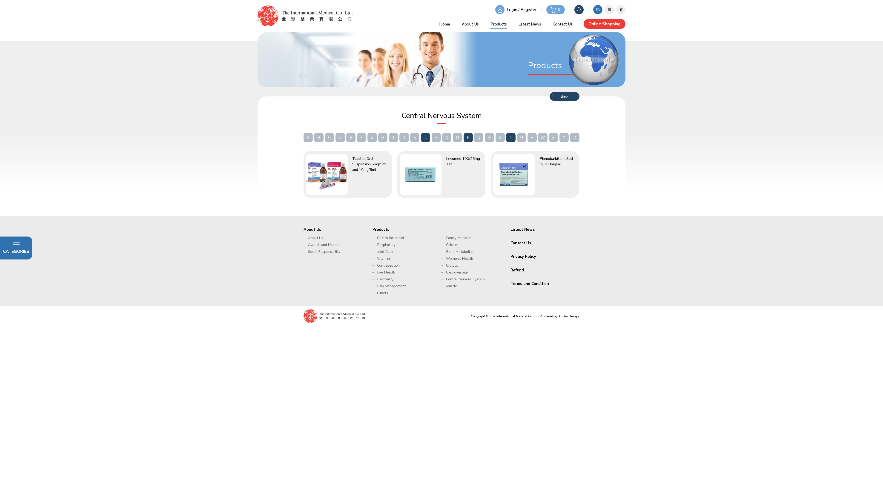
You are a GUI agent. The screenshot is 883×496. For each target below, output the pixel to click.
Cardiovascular (457, 272)
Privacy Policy (523, 256)
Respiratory (386, 244)
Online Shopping (604, 24)
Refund (517, 270)
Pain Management (391, 286)
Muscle (451, 286)
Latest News (530, 24)
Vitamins (384, 258)
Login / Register (522, 9)
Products (498, 24)
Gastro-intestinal (390, 238)
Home (444, 24)
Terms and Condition (529, 283)
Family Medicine (458, 238)
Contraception (388, 265)
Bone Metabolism (460, 251)
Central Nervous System (465, 279)
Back (564, 96)
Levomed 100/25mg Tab (463, 161)
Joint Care (385, 251)
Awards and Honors (323, 244)
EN (598, 9)
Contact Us (563, 24)
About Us (470, 24)
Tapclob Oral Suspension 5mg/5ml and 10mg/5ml (369, 164)
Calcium (452, 244)
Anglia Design (568, 316)
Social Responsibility (324, 251)
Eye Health (386, 272)
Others (382, 293)
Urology (452, 265)
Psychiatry (385, 279)
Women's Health (459, 258)
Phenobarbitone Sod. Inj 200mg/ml (556, 161)
